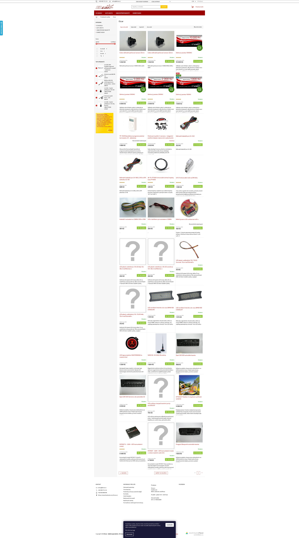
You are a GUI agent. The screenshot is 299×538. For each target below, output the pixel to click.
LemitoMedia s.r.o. (198, 535)
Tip (102, 56)
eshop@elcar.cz (102, 488)
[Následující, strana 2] (198, 473)
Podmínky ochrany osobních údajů (132, 492)
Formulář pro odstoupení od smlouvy (133, 503)
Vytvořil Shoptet (193, 533)
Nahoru (124, 473)
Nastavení (129, 534)
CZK (193, 1)
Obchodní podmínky (142, 2)
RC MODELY (99, 25)
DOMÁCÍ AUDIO (100, 32)
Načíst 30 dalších (161, 473)
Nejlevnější (133, 27)
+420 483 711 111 (102, 490)
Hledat (164, 7)
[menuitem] (99, 13)
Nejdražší (141, 27)
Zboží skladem (127, 496)
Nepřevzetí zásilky (128, 500)
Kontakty (125, 494)
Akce (102, 51)
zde (134, 530)
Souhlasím (170, 525)
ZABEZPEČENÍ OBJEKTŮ (103, 30)
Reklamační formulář (129, 498)
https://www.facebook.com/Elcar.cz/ (108, 495)
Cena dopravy (155, 2)
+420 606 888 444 (102, 493)
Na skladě (103, 49)
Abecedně (149, 27)
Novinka (103, 53)
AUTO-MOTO (99, 28)
